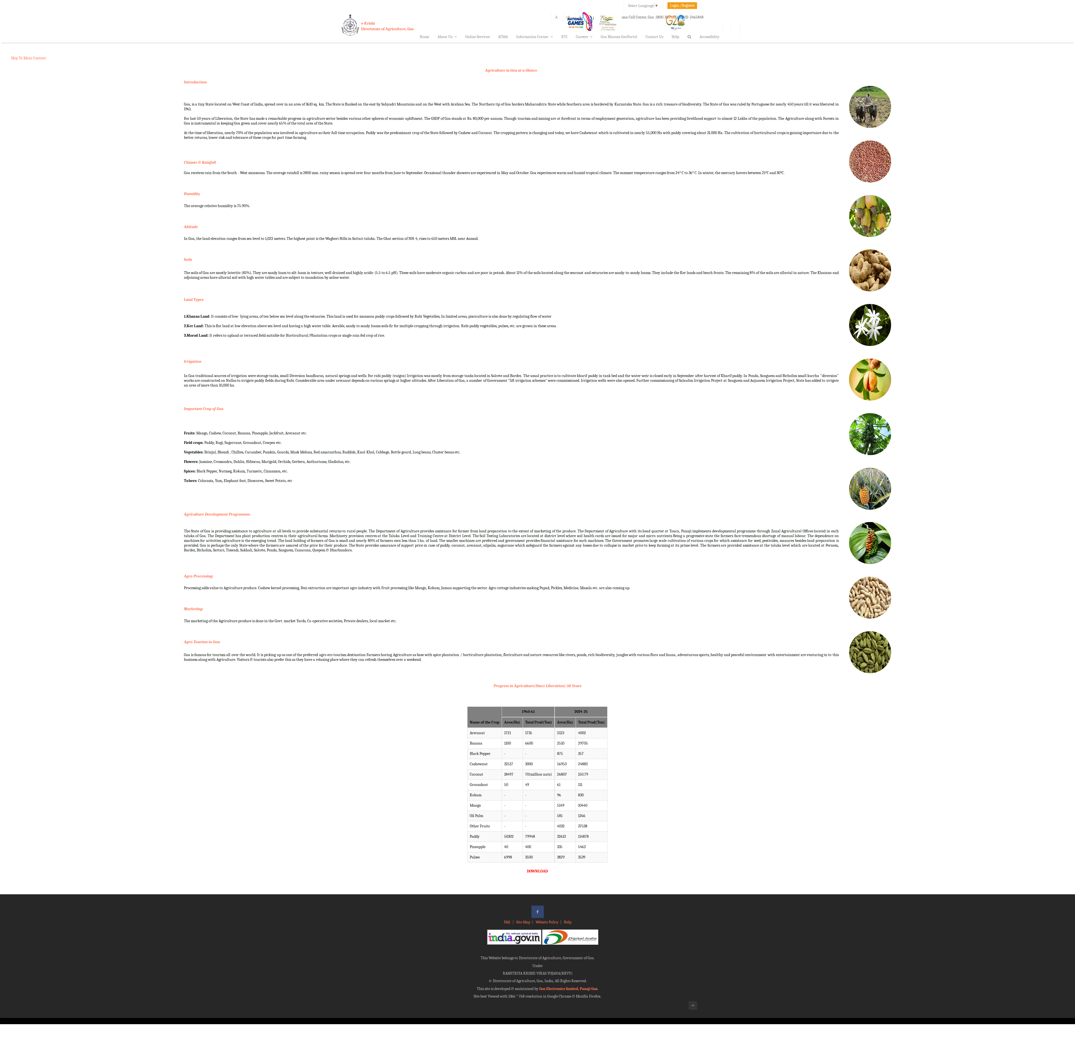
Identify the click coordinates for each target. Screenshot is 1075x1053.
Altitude (191, 226)
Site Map (523, 922)
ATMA (503, 36)
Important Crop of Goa (203, 408)
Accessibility (709, 36)
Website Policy (547, 922)
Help (675, 36)
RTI (564, 36)
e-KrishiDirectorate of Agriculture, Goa (387, 26)
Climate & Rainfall (200, 162)
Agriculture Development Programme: (217, 514)
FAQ (507, 922)
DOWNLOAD (537, 871)
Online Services (477, 36)
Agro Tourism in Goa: (202, 642)
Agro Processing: (198, 576)
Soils (188, 259)
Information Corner (532, 36)
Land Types (194, 299)
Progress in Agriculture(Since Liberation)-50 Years (537, 686)
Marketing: (193, 609)
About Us (445, 36)
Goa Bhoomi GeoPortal (619, 36)
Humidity (192, 193)
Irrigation (192, 361)
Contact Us (654, 36)
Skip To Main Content (28, 58)
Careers (582, 36)
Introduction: (195, 82)
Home (424, 36)
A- (557, 17)
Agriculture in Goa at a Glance (511, 70)
